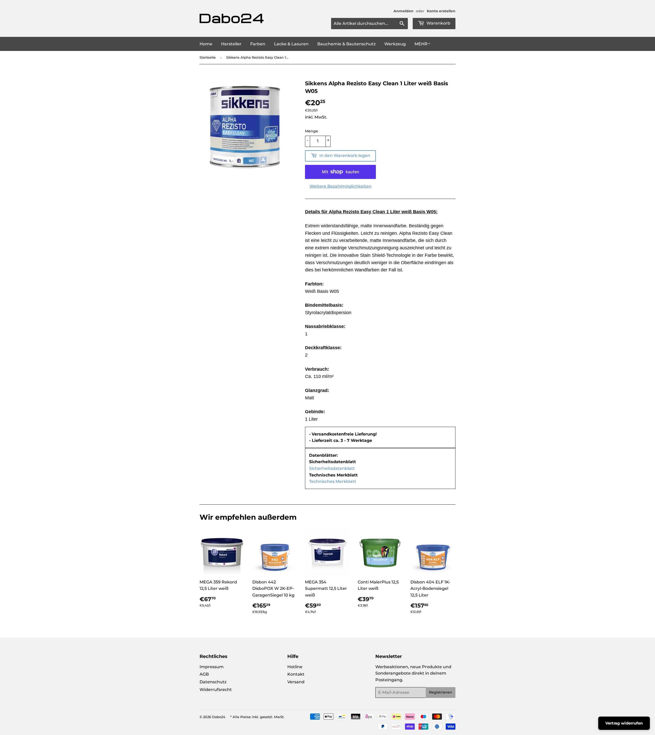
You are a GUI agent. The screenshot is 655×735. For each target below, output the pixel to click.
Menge (311, 131)
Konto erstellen (441, 11)
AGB (204, 674)
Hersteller (231, 43)
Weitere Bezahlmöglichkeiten (341, 186)
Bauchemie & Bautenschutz (346, 43)
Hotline (294, 666)
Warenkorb (437, 23)
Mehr (421, 43)
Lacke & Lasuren (291, 43)
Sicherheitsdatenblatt (332, 468)
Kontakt (295, 674)
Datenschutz (213, 681)
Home (206, 43)
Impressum (212, 666)
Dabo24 (218, 717)
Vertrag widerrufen (624, 723)
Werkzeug (395, 43)
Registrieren (440, 692)
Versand (295, 681)
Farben (257, 43)
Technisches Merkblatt (332, 481)
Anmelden (403, 11)
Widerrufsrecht (216, 689)
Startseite (208, 57)
